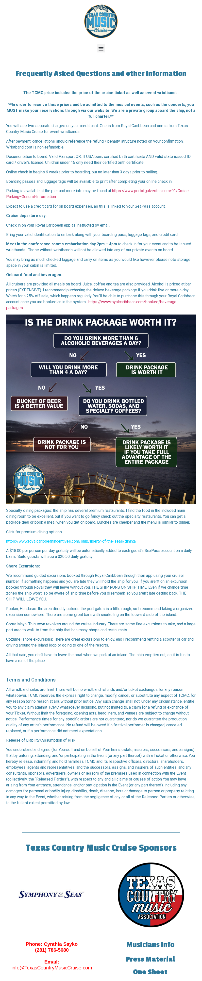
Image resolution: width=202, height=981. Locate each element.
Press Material (150, 959)
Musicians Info (150, 944)
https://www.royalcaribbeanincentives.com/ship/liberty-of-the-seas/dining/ (71, 541)
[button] (101, 48)
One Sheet (150, 972)
